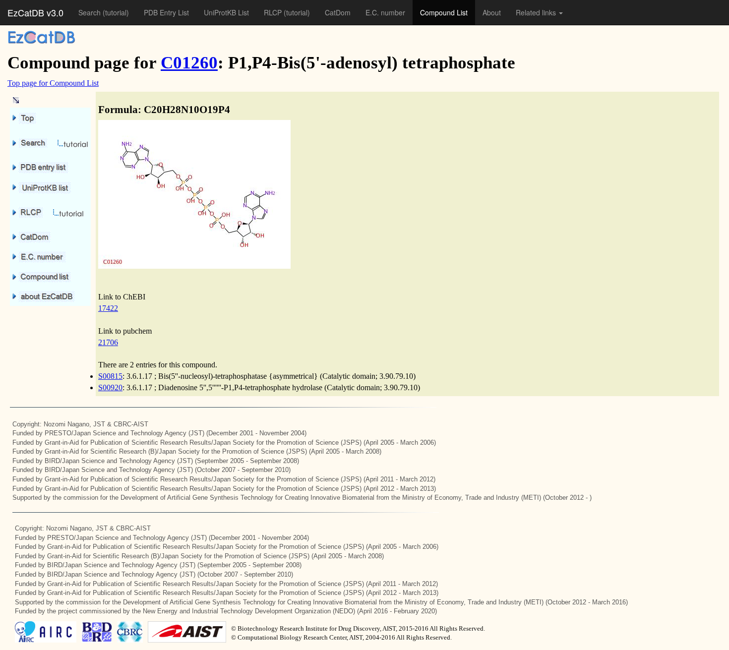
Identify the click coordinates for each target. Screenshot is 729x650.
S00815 (110, 376)
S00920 (110, 387)
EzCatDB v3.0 (35, 12)
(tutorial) (116, 12)
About (492, 12)
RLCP (274, 12)
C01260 (189, 62)
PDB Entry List (166, 12)
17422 (108, 308)
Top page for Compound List (53, 83)
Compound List (444, 12)
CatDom (338, 12)
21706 (108, 342)
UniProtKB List (226, 12)
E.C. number (385, 12)
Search (90, 12)
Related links (537, 12)
